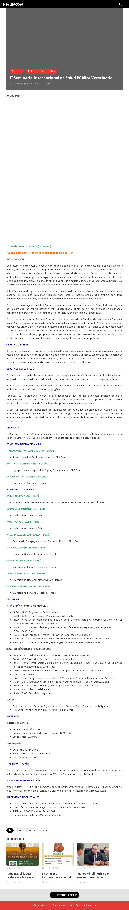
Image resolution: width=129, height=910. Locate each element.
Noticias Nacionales (41, 71)
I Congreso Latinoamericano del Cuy (56, 875)
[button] (125, 4)
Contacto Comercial (86, 905)
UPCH (44, 830)
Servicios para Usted (63, 905)
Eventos (17, 71)
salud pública (26, 830)
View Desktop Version (66, 894)
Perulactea (13, 4)
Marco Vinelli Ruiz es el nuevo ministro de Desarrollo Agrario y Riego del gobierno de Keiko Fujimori (93, 875)
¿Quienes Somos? (41, 905)
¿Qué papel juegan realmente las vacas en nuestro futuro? (20, 875)
